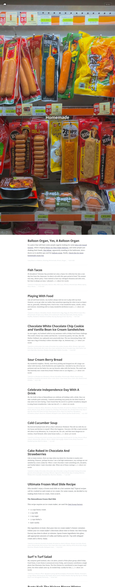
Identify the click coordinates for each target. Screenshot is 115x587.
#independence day (76, 410)
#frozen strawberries (47, 410)
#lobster (77, 573)
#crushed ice (67, 408)
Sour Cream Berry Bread (45, 360)
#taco (29, 286)
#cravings (46, 473)
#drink (29, 410)
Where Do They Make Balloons (56, 248)
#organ (64, 260)
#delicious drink (82, 408)
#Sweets (46, 350)
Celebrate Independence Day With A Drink (53, 391)
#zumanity (45, 577)
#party (84, 284)
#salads (68, 575)
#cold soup (59, 437)
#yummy (69, 316)
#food (71, 313)
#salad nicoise (68, 439)
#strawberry (76, 411)
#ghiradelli (81, 346)
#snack (45, 378)
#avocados (45, 284)
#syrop (80, 315)
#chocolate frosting (73, 471)
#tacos (33, 286)
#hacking (45, 260)
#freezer (75, 346)
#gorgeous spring (50, 573)
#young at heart (61, 316)
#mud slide (79, 545)
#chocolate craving (61, 471)
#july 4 (85, 410)
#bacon (37, 313)
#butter (49, 313)
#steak (85, 575)
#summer (40, 350)
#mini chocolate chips (69, 348)
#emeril (80, 437)
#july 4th (30, 411)
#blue (42, 408)
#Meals (80, 284)
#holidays (56, 410)
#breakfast (43, 313)
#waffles (30, 316)
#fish (55, 284)
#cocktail (54, 408)
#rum (58, 411)
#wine (45, 441)
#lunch (49, 439)
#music (59, 260)
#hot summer (44, 545)
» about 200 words (67, 404)
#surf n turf (31, 577)
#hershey (30, 348)
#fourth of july (36, 410)
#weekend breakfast (45, 316)
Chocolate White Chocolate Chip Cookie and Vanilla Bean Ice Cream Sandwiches (56, 328)
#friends (66, 284)
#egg (62, 313)
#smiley (75, 315)
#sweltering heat (32, 441)
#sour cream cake (73, 378)
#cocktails (60, 408)
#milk (73, 545)
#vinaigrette (38, 577)
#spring (73, 575)
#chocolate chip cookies (56, 346)
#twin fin (40, 441)
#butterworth (56, 313)
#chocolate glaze (38, 473)
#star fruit (64, 411)
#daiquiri (74, 408)
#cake (37, 471)
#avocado (38, 284)
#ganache (58, 473)
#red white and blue (42, 411)
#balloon (39, 260)
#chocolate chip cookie (42, 346)
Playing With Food (40, 296)
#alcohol (37, 408)
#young (54, 316)
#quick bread (79, 376)
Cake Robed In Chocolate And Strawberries (49, 452)
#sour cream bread (61, 378)
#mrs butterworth (54, 315)
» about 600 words (62, 281)
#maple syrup (40, 315)
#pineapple (49, 575)
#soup (75, 439)
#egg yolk (66, 313)
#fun (84, 313)
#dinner (50, 284)
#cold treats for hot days (71, 437)
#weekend (36, 316)
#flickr (70, 346)
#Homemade (52, 260)
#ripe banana (53, 411)
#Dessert (52, 473)
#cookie (66, 346)
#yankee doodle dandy (73, 413)
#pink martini (57, 575)
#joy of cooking (74, 473)
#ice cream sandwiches (55, 348)
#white (64, 413)
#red (34, 411)
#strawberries (46, 475)
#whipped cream (56, 413)
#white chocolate (62, 350)
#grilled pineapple (60, 573)
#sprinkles (34, 350)
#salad (63, 575)
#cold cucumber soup (49, 437)
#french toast (78, 313)
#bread (52, 376)
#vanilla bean (53, 350)
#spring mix (79, 575)
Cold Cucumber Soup (42, 423)
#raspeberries (39, 378)
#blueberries (39, 376)
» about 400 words (69, 434)
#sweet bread (83, 378)
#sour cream (51, 378)
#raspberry (31, 378)
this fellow (47, 250)
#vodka (41, 547)
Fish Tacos (35, 270)
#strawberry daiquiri (33, 413)
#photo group (41, 575)
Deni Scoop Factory (75, 504)
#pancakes (69, 315)
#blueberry (46, 376)
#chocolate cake (51, 471)
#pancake (63, 315)
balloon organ (57, 253)
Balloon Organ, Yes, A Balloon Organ (53, 241)
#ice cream (45, 348)
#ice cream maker (61, 545)
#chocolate (42, 471)
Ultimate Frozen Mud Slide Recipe (52, 484)
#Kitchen (43, 439)
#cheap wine (39, 437)
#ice (69, 410)
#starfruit (70, 411)
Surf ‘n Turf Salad (40, 557)
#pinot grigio (60, 439)
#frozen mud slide (76, 543)
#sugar (85, 545)
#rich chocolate (36, 475)
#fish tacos (60, 284)
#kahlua (69, 545)
